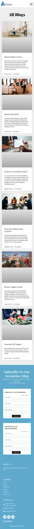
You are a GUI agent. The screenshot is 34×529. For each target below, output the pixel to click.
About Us (7, 464)
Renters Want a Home (13, 57)
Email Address (9, 410)
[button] (31, 4)
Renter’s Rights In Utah (13, 287)
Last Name (8, 403)
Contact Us (8, 500)
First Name (8, 397)
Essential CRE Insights (13, 344)
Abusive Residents (11, 114)
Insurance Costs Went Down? (15, 172)
